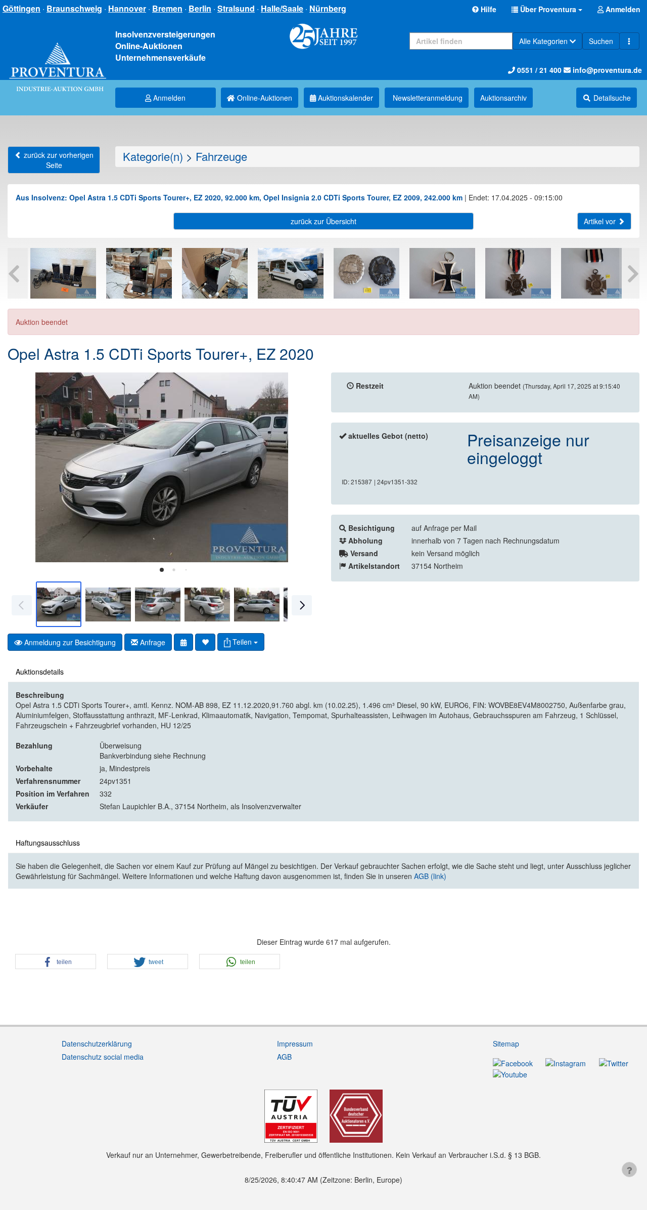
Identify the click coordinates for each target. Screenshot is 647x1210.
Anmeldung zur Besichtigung (69, 642)
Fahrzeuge (221, 156)
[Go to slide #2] (108, 604)
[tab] (162, 569)
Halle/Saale (282, 8)
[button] (547, 9)
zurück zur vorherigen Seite (58, 160)
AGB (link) (430, 876)
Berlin (200, 8)
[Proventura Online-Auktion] (58, 57)
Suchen (601, 41)
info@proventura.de (606, 70)
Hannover (127, 8)
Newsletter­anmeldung (427, 98)
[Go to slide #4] (207, 604)
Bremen (167, 8)
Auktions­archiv (503, 98)
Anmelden (168, 98)
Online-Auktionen (263, 98)
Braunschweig (74, 8)
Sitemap (506, 1043)
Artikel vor (601, 221)
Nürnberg (327, 8)
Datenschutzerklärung (97, 1043)
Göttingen (21, 8)
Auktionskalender (344, 98)
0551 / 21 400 (538, 70)
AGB (284, 1057)
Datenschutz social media (103, 1057)
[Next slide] (301, 467)
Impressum (295, 1043)
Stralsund (236, 8)
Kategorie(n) (153, 156)
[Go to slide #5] (257, 604)
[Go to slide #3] (157, 604)
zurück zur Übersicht (323, 221)
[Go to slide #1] (58, 604)
